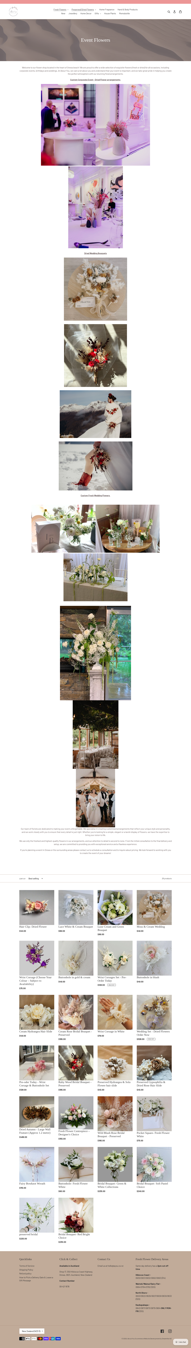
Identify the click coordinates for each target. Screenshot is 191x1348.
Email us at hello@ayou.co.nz (110, 1266)
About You (131, 1338)
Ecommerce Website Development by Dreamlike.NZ (153, 1338)
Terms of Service (26, 1266)
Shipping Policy (26, 1269)
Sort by (22, 879)
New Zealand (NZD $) (31, 1331)
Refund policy (25, 1273)
